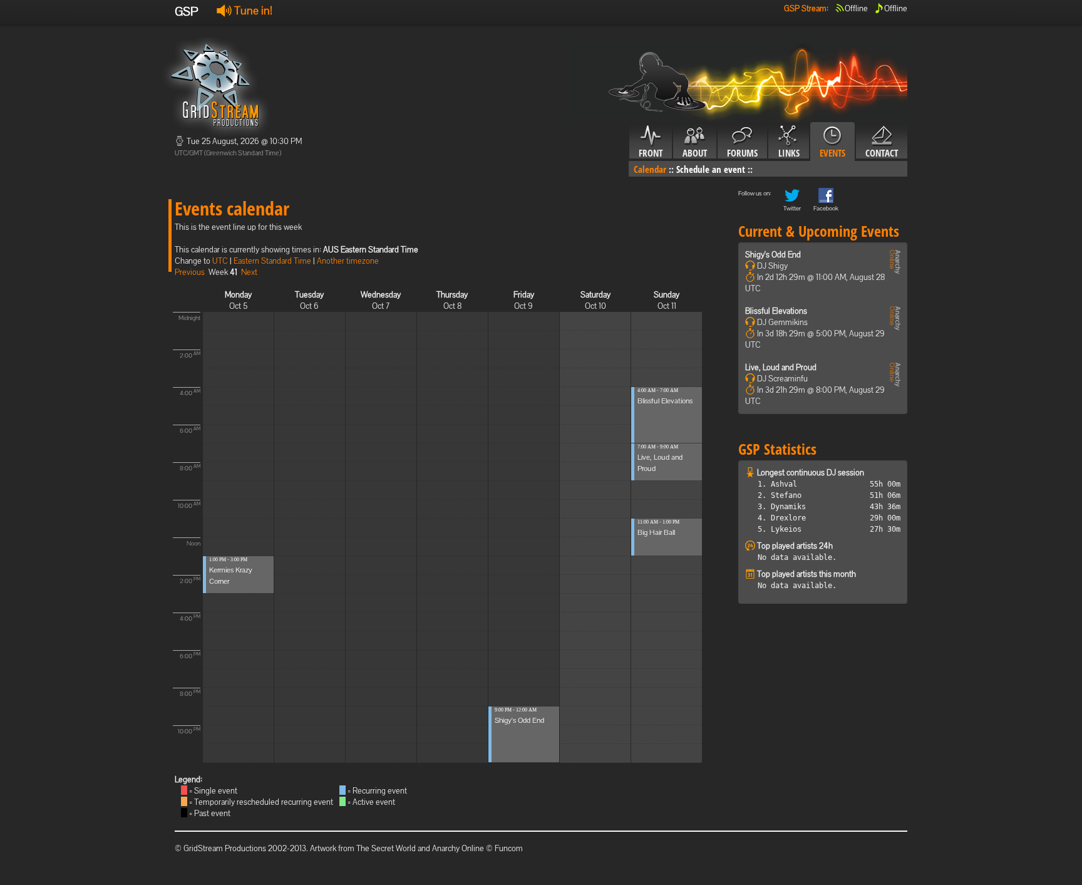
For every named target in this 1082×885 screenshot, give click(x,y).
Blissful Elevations (665, 401)
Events (832, 153)
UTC (220, 261)
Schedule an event (710, 169)
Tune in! (252, 10)
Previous (190, 272)
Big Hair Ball (656, 532)
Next (249, 272)
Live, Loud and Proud (781, 367)
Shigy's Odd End (519, 720)
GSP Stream (805, 8)
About (695, 153)
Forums (742, 153)
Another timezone (348, 261)
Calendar (650, 169)
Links (789, 153)
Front (650, 153)
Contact (881, 153)
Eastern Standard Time (272, 261)
